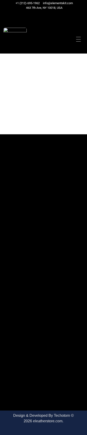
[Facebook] (39, 17)
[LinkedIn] (45, 17)
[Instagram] (51, 17)
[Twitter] (42, 17)
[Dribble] (48, 17)
